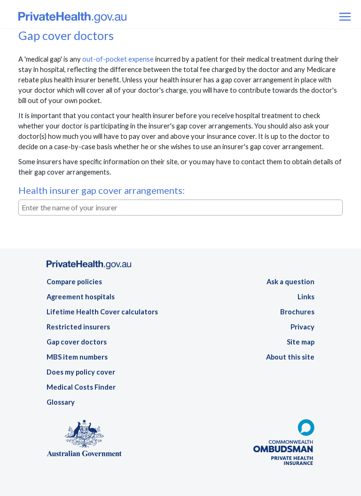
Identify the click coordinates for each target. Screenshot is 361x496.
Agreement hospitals (81, 297)
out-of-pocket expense (118, 59)
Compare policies (74, 282)
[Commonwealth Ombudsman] (283, 445)
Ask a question (290, 282)
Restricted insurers (78, 327)
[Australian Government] (84, 441)
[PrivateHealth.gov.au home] (89, 268)
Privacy (302, 327)
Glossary (61, 402)
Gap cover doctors (77, 342)
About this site (290, 357)
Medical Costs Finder (81, 387)
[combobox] (180, 208)
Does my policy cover (81, 372)
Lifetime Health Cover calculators (102, 312)
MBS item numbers (77, 357)
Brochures (297, 312)
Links (306, 297)
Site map (300, 342)
